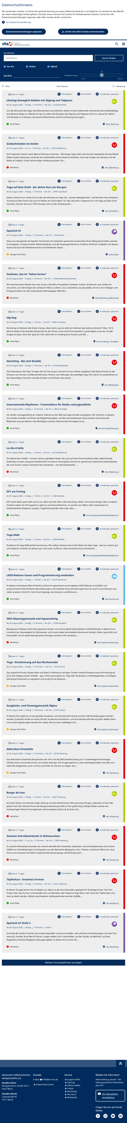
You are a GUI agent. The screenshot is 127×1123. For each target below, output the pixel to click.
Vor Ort (10, 66)
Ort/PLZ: (8, 75)
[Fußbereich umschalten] (120, 1063)
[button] (118, 86)
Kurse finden (109, 58)
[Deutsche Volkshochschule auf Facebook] (98, 1116)
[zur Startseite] (15, 44)
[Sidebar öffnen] (123, 44)
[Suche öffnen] (117, 44)
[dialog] (63, 20)
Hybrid (53, 66)
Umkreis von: (71, 75)
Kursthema (9, 53)
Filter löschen (62, 86)
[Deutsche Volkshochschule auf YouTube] (113, 1116)
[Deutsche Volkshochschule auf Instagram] (106, 1116)
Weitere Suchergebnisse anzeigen (63, 962)
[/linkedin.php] (121, 1116)
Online (32, 66)
